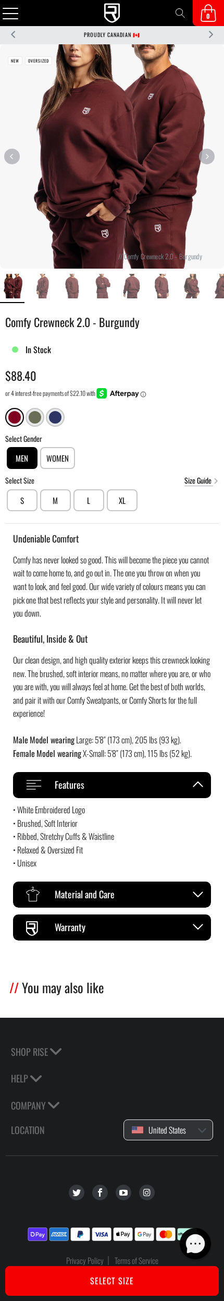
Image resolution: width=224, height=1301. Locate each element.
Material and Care (85, 894)
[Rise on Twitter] (76, 1192)
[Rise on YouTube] (123, 1192)
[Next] (206, 156)
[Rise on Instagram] (147, 1192)
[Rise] (112, 13)
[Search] (180, 13)
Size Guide (198, 480)
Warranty (70, 927)
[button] (195, 1243)
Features (69, 784)
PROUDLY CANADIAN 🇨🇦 (112, 35)
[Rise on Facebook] (100, 1192)
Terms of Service (136, 1260)
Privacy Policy (85, 1260)
